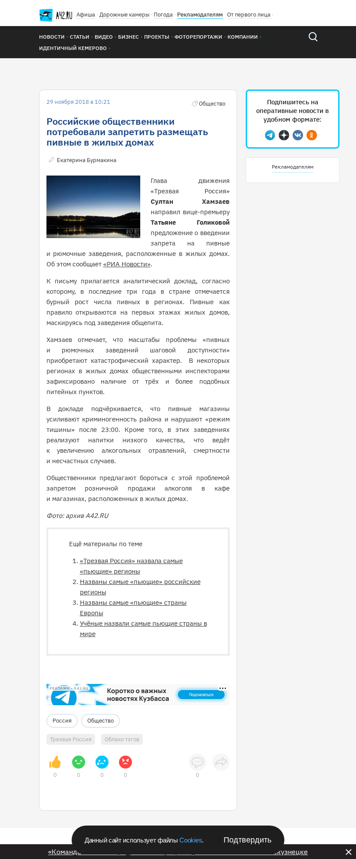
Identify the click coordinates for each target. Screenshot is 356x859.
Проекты (156, 36)
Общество (100, 720)
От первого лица (248, 14)
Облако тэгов (122, 739)
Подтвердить (247, 840)
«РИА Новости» (127, 264)
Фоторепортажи (198, 36)
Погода (163, 14)
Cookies (190, 840)
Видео (104, 36)
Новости (52, 36)
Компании (242, 36)
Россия (62, 720)
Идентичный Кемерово (73, 48)
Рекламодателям (200, 14)
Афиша (85, 14)
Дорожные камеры (124, 14)
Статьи (79, 36)
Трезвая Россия (71, 739)
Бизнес (128, 36)
